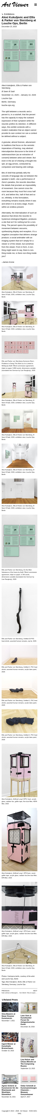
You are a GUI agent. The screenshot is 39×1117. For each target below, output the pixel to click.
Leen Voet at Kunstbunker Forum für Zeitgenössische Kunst (28, 1020)
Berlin (20, 982)
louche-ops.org (8, 105)
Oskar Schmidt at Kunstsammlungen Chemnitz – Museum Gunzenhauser (29, 1090)
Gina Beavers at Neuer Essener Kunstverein (8, 1016)
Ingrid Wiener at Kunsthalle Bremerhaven (8, 1046)
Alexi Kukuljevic (11, 982)
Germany (12, 984)
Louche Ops (21, 984)
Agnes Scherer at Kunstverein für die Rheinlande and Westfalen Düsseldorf (10, 1090)
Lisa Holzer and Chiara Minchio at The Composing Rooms (28, 1063)
